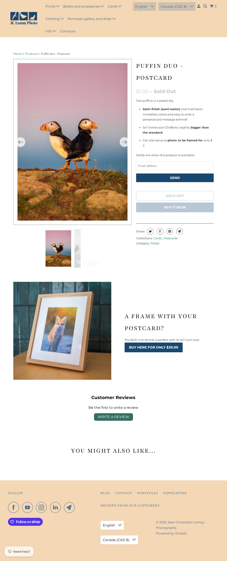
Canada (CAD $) (174, 6)
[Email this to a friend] (179, 231)
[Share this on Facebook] (159, 231)
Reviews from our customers (129, 505)
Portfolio (147, 493)
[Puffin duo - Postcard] (72, 142)
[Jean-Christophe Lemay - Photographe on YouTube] (28, 507)
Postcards (171, 238)
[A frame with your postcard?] (62, 331)
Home (17, 53)
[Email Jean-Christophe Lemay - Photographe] (70, 507)
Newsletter (175, 493)
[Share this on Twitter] (150, 231)
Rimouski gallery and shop (90, 19)
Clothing (53, 19)
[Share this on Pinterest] (169, 231)
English (141, 6)
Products (31, 53)
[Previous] (20, 142)
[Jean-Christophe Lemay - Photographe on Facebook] (14, 507)
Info (49, 31)
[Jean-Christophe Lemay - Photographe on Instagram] (42, 507)
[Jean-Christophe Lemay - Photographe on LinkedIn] (56, 507)
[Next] (124, 142)
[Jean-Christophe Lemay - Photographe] (23, 18)
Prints (50, 6)
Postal (155, 243)
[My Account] (199, 6)
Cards (113, 6)
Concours (67, 31)
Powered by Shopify (171, 533)
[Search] (205, 6)
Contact (123, 493)
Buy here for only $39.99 (153, 347)
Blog (105, 493)
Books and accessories (82, 6)
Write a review (113, 417)
